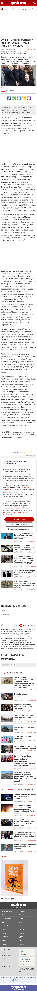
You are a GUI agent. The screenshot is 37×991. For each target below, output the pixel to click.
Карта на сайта (6, 955)
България (22, 911)
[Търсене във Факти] (34, 3)
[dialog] (18, 495)
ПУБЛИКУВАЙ (29, 626)
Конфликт (5, 937)
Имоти (4, 922)
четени (10, 789)
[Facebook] (9, 98)
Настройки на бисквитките (12, 512)
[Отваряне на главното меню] (2, 3)
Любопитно (5, 933)
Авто (20, 922)
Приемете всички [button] (19, 519)
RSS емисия (7, 949)
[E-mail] (24, 98)
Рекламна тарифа (7, 961)
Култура (21, 933)
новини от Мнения (14, 673)
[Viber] (29, 98)
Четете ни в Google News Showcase (25, 952)
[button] (18, 529)
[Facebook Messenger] (19, 98)
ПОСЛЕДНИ (5, 665)
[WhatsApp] (14, 98)
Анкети (21, 940)
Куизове (21, 944)
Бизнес (21, 918)
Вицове (4, 944)
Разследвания (6, 918)
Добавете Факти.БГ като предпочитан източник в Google (26, 962)
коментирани (21, 789)
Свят (3, 915)
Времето (4, 940)
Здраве (21, 937)
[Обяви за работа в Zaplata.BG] (18, 988)
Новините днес (7, 911)
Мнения (7, 9)
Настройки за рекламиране (12, 508)
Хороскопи (22, 929)
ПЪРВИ (13, 665)
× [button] (33, 460)
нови (30, 789)
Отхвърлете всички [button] (19, 524)
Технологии (5, 926)
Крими (21, 926)
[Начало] (18, 3)
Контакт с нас (6, 964)
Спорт (4, 929)
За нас (4, 952)
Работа (4, 958)
